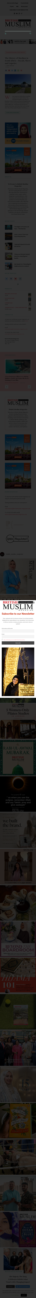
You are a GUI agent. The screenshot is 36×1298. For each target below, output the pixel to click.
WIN (17, 6)
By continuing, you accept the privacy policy (14, 639)
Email (3, 634)
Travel (11, 6)
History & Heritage (12, 3)
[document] (18, 649)
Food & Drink (24, 3)
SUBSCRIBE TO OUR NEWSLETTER (19, 10)
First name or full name (7, 628)
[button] (33, 602)
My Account (24, 6)
